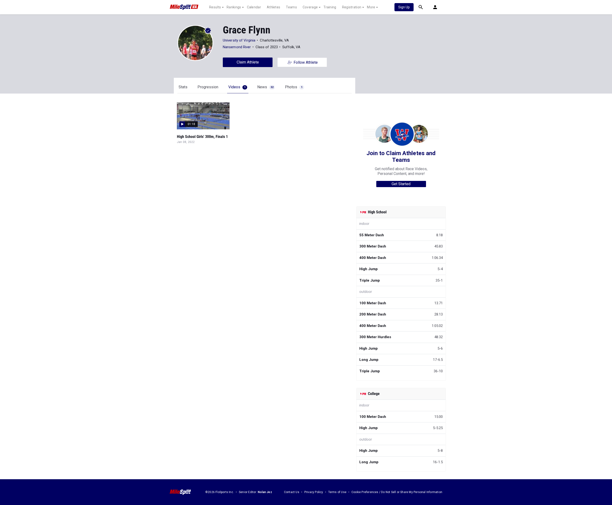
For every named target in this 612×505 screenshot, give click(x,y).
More (371, 7)
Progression (207, 87)
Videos (237, 87)
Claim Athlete (248, 62)
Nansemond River (237, 47)
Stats (183, 87)
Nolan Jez (265, 492)
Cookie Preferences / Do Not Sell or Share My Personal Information (396, 492)
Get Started (401, 184)
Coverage (310, 7)
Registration (351, 7)
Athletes (273, 7)
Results (215, 7)
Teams (291, 7)
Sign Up (404, 7)
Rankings (234, 7)
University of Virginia (239, 40)
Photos (293, 87)
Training (329, 7)
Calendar (254, 7)
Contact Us (291, 492)
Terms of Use (337, 492)
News (265, 87)
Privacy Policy (313, 492)
